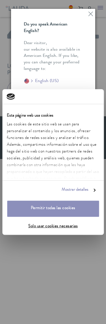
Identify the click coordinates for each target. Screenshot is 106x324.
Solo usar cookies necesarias (53, 226)
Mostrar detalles (75, 190)
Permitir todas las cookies (53, 208)
